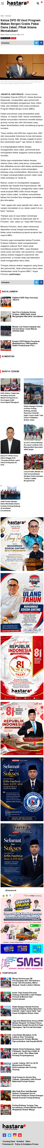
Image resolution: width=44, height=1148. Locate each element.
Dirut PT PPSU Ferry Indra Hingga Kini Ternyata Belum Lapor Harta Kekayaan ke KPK (10, 460)
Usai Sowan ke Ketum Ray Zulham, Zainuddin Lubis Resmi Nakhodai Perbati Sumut (26, 1079)
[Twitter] (36, 43)
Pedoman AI (7, 1144)
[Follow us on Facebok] (4, 1135)
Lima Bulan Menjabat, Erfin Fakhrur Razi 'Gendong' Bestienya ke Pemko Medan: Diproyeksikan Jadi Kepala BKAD (27, 1038)
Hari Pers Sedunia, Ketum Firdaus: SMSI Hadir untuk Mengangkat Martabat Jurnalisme (27, 314)
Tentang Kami (8, 1141)
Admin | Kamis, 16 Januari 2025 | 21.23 (12, 34)
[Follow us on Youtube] (20, 1135)
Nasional (8, 16)
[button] (41, 1)
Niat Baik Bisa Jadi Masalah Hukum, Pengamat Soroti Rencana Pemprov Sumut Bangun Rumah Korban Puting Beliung (27, 1094)
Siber (28, 1141)
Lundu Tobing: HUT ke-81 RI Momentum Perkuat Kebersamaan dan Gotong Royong (25, 1066)
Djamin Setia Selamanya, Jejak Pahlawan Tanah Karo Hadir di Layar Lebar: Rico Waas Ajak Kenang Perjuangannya (26, 1052)
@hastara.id (10, 890)
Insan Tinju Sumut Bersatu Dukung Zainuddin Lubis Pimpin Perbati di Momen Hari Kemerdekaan (26, 996)
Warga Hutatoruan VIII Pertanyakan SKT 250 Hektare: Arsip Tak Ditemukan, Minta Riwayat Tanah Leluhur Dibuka (26, 982)
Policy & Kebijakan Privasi (26, 1144)
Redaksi (20, 1141)
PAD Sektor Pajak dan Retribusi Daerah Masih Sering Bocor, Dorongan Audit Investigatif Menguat (10, 397)
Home (2, 16)
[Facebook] (41, 43)
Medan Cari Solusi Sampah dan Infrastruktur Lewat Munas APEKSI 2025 (26, 329)
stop (13, 38)
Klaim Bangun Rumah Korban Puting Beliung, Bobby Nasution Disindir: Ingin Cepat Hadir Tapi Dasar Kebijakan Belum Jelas (33, 413)
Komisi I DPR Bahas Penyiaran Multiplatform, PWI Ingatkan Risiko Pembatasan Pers (26, 343)
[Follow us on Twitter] (10, 1135)
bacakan (6, 38)
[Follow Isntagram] (15, 1135)
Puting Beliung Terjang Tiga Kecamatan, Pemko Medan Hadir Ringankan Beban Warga (27, 1107)
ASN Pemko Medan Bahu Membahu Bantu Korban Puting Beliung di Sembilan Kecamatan (10, 506)
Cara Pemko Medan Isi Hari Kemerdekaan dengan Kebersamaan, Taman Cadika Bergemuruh (33, 476)
